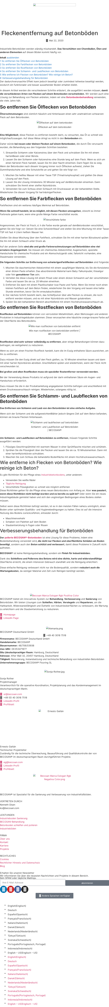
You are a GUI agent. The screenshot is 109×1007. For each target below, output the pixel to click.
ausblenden (13, 57)
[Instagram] (24, 889)
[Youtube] (10, 889)
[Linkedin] (3, 889)
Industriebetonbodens (53, 474)
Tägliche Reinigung (16, 483)
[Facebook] (17, 889)
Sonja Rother (7, 678)
